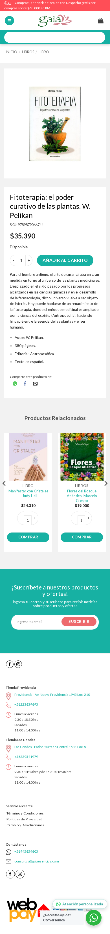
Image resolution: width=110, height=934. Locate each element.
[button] (9, 20)
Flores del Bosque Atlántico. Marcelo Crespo (82, 496)
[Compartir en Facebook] (25, 384)
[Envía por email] (35, 384)
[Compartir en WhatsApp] (15, 384)
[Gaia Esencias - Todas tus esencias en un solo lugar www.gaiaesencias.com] (55, 20)
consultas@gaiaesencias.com (36, 861)
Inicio (11, 52)
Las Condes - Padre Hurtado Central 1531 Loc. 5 (50, 747)
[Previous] (4, 494)
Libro (44, 52)
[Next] (105, 494)
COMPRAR (28, 537)
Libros (28, 52)
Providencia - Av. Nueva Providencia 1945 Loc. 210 (52, 694)
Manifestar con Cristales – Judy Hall (28, 493)
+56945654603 (26, 851)
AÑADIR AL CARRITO (65, 260)
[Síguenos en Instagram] (18, 664)
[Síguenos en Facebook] (10, 664)
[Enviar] (99, 37)
